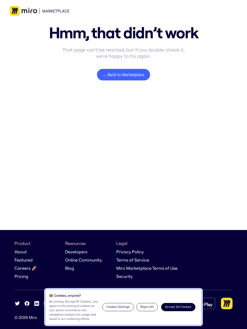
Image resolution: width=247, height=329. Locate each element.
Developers (76, 252)
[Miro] (23, 11)
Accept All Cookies (178, 307)
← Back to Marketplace (123, 74)
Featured (23, 260)
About (20, 252)
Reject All (147, 307)
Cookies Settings (118, 307)
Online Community (83, 260)
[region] (123, 307)
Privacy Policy (130, 252)
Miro (33, 317)
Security (124, 276)
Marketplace (55, 11)
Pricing (21, 276)
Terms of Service (132, 260)
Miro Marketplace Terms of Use (147, 268)
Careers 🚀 (25, 268)
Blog (69, 268)
